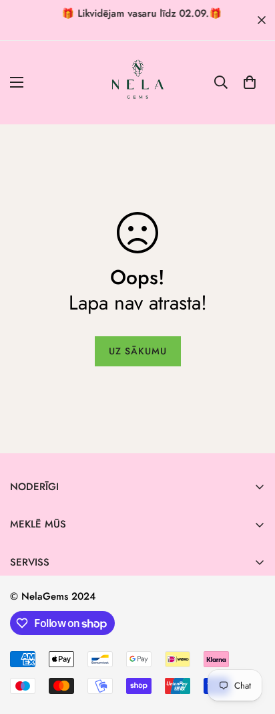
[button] (249, 82)
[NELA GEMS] (138, 82)
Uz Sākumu (138, 351)
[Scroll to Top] (251, 643)
